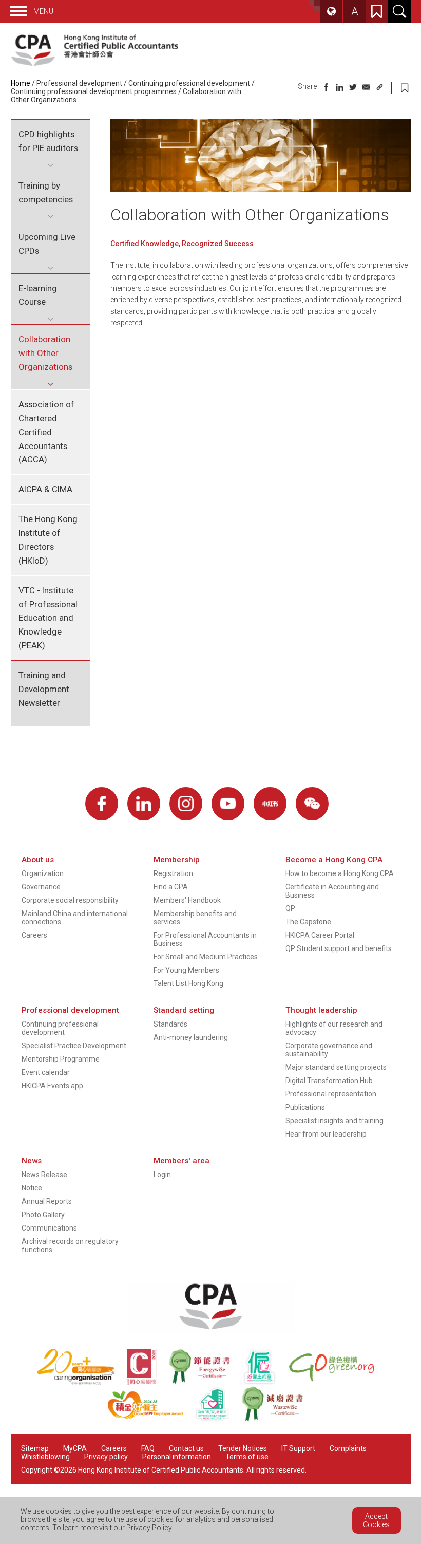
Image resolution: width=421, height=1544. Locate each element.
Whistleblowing (45, 1457)
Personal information (176, 1457)
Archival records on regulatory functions (70, 1245)
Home (20, 83)
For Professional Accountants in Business (205, 939)
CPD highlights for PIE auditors (48, 141)
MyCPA (75, 1448)
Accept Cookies (376, 1520)
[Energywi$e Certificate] (205, 1382)
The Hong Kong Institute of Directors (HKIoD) (48, 540)
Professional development (79, 83)
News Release (44, 1174)
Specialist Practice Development (74, 1045)
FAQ (148, 1448)
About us (38, 859)
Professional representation (330, 1094)
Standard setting (184, 1010)
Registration (173, 873)
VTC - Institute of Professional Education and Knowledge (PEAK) (48, 618)
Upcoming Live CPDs (46, 244)
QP (290, 908)
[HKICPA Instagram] (185, 803)
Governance (41, 887)
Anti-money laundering (191, 1037)
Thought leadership (321, 1010)
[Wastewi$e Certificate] (277, 1420)
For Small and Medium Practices (206, 957)
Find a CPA (171, 887)
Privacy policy (106, 1457)
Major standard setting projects (336, 1067)
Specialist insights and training (334, 1121)
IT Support (298, 1448)
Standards (170, 1024)
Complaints (348, 1448)
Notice (32, 1188)
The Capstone (308, 922)
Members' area (181, 1160)
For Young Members (186, 970)
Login (162, 1174)
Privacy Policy (148, 1527)
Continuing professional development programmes (94, 91)
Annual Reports (47, 1201)
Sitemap (35, 1448)
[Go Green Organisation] (337, 1382)
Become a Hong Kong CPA (333, 859)
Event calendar (46, 1072)
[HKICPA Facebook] (101, 803)
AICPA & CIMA (45, 489)
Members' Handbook (187, 900)
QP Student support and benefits (338, 948)
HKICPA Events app (52, 1086)
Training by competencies (45, 192)
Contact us (186, 1448)
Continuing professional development (189, 83)
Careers (34, 935)
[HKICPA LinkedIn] (143, 803)
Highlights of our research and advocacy (333, 1028)
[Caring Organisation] (81, 1382)
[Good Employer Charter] (265, 1382)
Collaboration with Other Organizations (45, 353)
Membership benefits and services (195, 917)
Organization (43, 873)
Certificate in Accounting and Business (332, 891)
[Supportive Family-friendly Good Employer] (218, 1420)
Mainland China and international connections (75, 917)
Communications (49, 1228)
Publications (305, 1107)
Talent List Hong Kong (188, 983)
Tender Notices (242, 1448)
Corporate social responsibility (70, 900)
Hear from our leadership (326, 1134)
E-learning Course (37, 295)
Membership (177, 859)
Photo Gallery (43, 1215)
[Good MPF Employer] (151, 1420)
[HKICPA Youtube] (228, 803)
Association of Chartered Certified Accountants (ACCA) (46, 432)
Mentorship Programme (61, 1059)
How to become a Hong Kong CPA (339, 873)
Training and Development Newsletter (43, 689)
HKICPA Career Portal (319, 935)
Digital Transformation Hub (329, 1080)
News (32, 1160)
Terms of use (247, 1457)
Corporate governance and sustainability (328, 1049)
